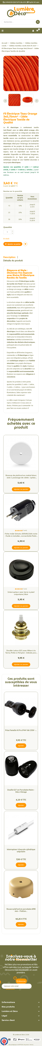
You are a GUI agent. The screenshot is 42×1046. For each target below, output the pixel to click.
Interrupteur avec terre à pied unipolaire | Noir (21, 593)
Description (9, 257)
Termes (31, 1044)
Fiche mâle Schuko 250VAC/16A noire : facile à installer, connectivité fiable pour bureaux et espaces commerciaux (21, 535)
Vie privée (26, 1044)
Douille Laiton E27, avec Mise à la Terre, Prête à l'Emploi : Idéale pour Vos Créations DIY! (21, 651)
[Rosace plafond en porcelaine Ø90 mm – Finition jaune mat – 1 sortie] (21, 887)
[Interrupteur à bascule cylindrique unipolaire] (21, 828)
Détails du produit (13, 260)
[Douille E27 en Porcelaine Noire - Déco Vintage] (21, 768)
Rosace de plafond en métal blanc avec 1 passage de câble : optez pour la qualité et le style (21, 476)
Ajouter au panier (14, 244)
